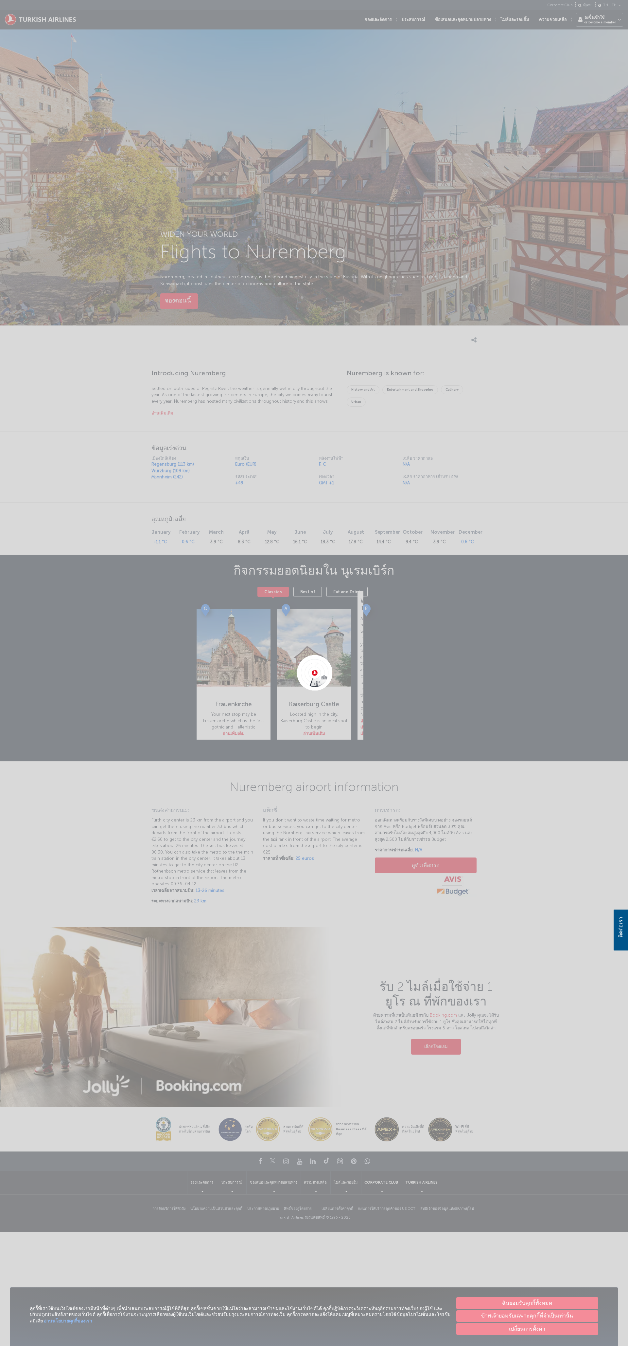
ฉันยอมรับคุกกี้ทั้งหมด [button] (527, 1303)
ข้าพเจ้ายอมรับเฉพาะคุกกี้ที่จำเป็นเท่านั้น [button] (527, 1316)
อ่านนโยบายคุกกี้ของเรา (68, 1321)
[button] (527, 1329)
